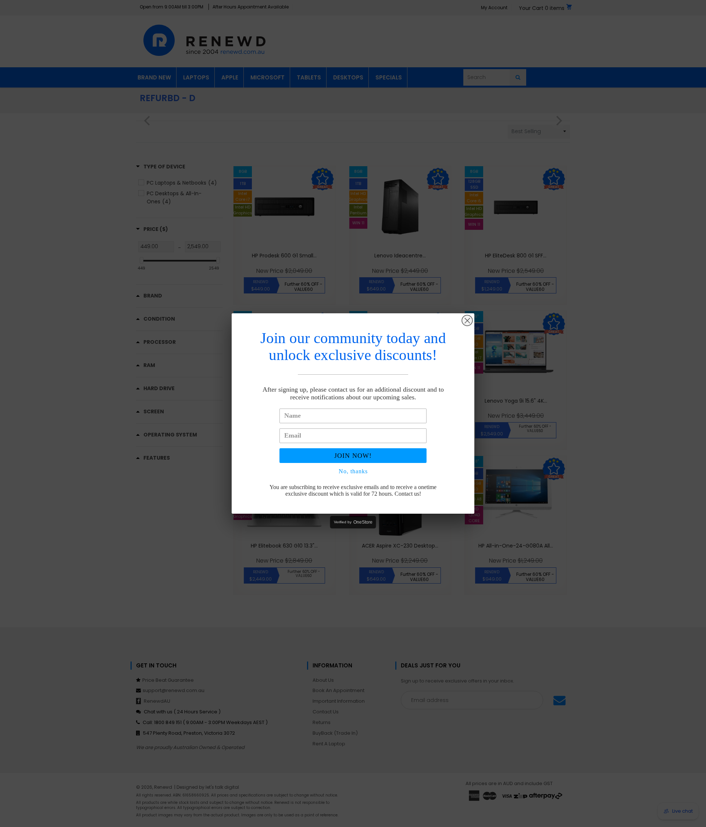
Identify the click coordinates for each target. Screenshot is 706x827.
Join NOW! (353, 455)
